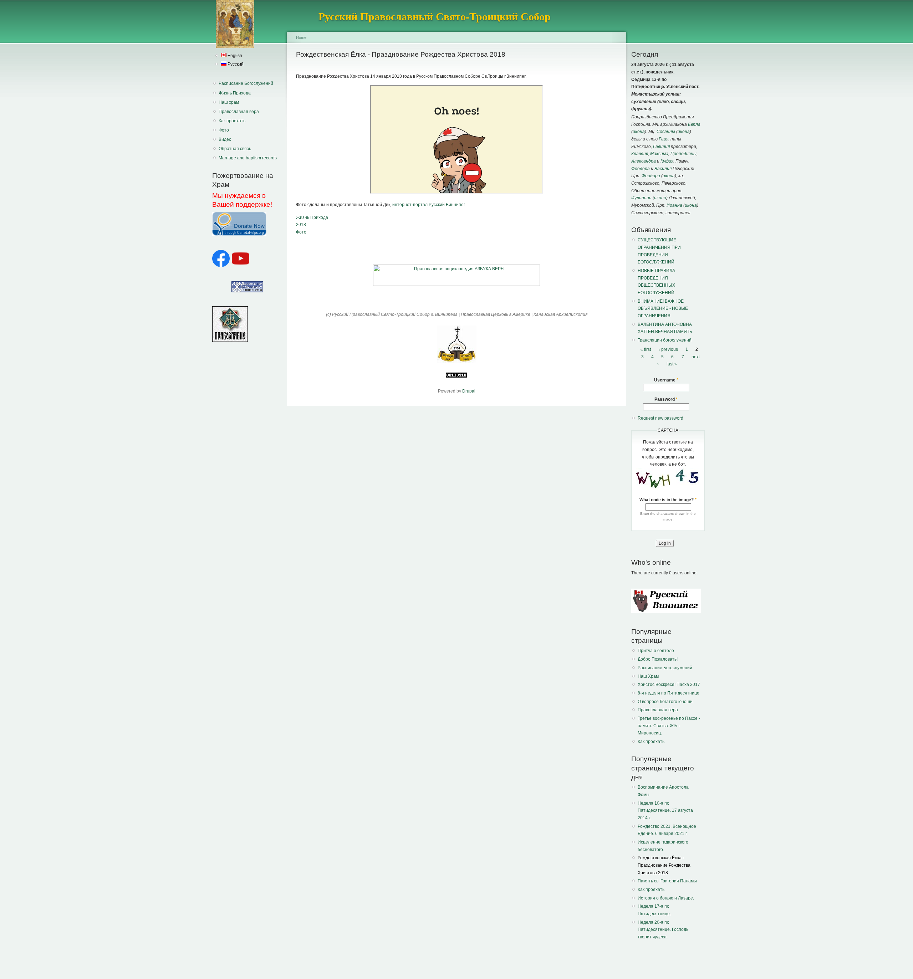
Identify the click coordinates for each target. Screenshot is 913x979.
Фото (224, 130)
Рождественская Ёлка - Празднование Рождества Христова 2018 (664, 865)
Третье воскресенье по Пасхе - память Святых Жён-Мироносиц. (669, 725)
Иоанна (674, 205)
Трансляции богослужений (665, 340)
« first (646, 349)
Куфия (666, 161)
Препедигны (683, 153)
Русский (235, 64)
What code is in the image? (668, 499)
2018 (301, 224)
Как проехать (232, 120)
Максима (659, 153)
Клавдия (639, 153)
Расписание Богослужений (246, 83)
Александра (643, 161)
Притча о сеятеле (656, 650)
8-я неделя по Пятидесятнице (668, 693)
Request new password (660, 418)
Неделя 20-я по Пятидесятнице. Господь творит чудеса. (663, 929)
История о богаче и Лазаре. (666, 898)
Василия (663, 168)
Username (666, 380)
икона (639, 131)
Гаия (663, 139)
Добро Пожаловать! (658, 659)
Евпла (694, 124)
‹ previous (668, 349)
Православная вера (239, 111)
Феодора (640, 168)
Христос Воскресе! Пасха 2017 (669, 684)
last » (672, 364)
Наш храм (229, 102)
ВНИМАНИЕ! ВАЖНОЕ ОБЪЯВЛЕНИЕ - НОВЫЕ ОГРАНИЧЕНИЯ (663, 308)
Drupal (468, 391)
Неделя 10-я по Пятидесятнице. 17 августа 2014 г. (665, 810)
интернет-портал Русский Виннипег (428, 204)
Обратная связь (235, 148)
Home (301, 37)
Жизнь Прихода (235, 93)
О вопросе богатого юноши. (666, 701)
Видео (225, 139)
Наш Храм (648, 676)
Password (666, 399)
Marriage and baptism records (248, 157)
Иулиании (641, 197)
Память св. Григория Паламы (667, 880)
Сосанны (666, 131)
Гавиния (661, 146)
